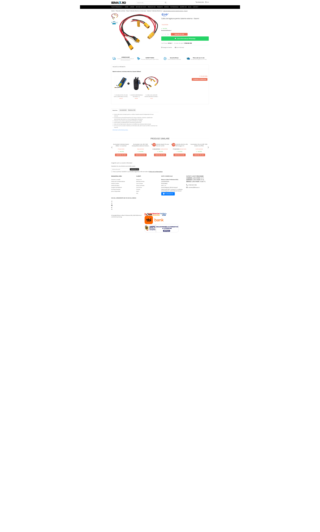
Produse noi (152, 7)
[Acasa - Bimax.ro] (119, 2)
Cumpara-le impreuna (199, 79)
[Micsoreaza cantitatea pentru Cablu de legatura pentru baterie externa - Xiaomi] (162, 34)
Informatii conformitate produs (120, 130)
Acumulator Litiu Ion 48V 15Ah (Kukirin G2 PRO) (199, 145)
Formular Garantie (115, 189)
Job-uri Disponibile (115, 191)
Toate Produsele (116, 7)
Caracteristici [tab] (123, 110)
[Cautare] (165, 2)
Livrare (132, 7)
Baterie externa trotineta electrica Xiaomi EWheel (127, 71)
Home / (113, 11)
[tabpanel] (139, 33)
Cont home (139, 187)
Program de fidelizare (116, 187)
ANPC (137, 191)
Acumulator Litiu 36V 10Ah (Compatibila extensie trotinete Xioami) (140, 145)
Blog (189, 7)
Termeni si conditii (115, 179)
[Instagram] (111, 209)
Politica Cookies (115, 183)
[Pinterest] (111, 203)
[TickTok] (111, 207)
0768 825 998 (192, 185)
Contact (195, 7)
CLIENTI (138, 176)
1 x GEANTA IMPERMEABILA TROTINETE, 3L (136, 95)
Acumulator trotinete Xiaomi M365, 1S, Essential (121, 145)
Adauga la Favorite (167, 47)
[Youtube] (111, 205)
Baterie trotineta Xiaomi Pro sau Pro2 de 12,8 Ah (160, 145)
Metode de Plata (141, 7)
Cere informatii (180, 47)
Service (166, 7)
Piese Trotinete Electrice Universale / (136, 11)
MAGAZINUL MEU (116, 176)
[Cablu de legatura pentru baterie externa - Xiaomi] (139, 33)
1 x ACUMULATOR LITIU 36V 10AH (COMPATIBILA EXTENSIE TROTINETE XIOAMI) (121, 95)
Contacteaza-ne (169, 193)
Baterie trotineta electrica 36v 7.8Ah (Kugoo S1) (179, 145)
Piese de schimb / (121, 11)
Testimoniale (174, 7)
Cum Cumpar (139, 183)
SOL (137, 193)
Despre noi (183, 7)
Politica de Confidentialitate (156, 171)
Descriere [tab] (114, 110)
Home (126, 7)
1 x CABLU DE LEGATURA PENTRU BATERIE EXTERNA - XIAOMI (151, 95)
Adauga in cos (179, 34)
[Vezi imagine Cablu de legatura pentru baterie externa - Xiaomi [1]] (114, 22)
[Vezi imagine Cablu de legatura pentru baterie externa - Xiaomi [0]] (114, 16)
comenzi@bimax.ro (194, 187)
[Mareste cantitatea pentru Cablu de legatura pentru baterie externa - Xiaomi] (168, 34)
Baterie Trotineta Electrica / (155, 11)
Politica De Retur (115, 185)
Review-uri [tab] (131, 110)
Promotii (160, 7)
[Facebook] (111, 201)
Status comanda (140, 185)
